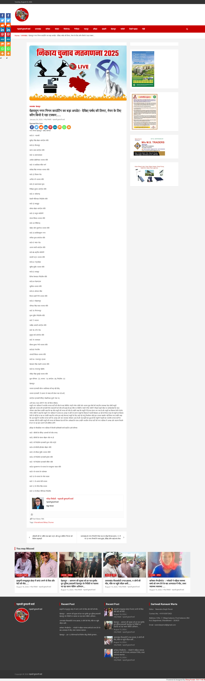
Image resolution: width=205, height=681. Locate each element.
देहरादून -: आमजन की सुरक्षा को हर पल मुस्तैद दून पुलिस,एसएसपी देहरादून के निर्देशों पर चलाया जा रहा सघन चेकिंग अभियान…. (79, 583)
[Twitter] (36, 127)
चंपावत (57, 29)
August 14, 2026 (111, 587)
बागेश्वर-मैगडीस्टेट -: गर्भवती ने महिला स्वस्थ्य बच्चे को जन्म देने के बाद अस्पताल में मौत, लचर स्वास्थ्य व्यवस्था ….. (167, 583)
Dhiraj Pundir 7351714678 (195, 680)
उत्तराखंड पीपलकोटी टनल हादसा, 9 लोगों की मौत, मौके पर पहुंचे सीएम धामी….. (122, 582)
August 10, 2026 (155, 590)
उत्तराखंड (38, 29)
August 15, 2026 (67, 590)
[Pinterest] (50, 127)
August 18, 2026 (22, 587)
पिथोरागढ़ (67, 29)
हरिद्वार (95, 29)
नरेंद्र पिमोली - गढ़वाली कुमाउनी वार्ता (54, 120)
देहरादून (113, 29)
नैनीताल (76, 29)
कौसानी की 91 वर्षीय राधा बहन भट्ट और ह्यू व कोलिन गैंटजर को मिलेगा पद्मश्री (52, 537)
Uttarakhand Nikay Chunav (44, 522)
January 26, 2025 (36, 120)
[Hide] (1, 58)
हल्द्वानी (104, 29)
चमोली (123, 29)
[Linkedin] (46, 127)
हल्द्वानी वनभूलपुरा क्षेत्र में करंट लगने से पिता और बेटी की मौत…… (80, 609)
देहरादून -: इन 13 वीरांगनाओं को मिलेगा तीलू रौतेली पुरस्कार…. (79, 635)
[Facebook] (32, 127)
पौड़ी (143, 29)
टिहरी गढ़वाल (133, 29)
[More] (69, 127)
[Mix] (60, 127)
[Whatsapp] (64, 127)
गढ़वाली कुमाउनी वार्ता (23, 29)
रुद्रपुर (86, 29)
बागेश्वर (48, 29)
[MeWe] (55, 127)
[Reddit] (41, 127)
